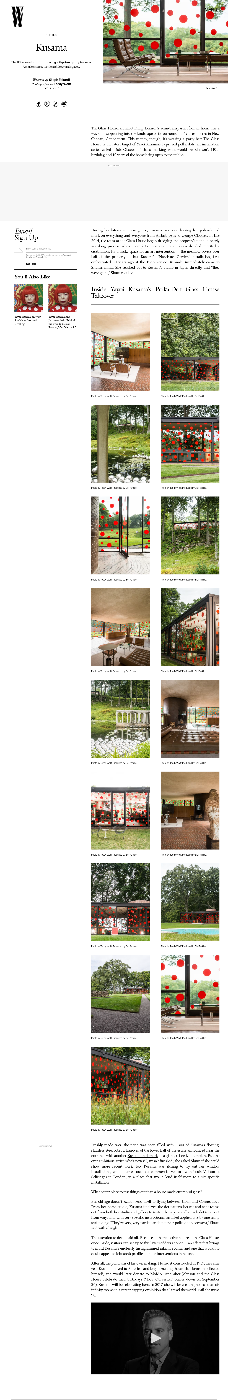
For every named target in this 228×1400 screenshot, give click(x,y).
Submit (31, 263)
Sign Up (26, 234)
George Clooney (194, 235)
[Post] (47, 104)
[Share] (38, 104)
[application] (155, 1338)
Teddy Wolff (62, 83)
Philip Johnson (145, 128)
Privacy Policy (41, 257)
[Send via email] (64, 104)
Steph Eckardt (59, 79)
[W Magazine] (17, 17)
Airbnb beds (166, 235)
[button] (155, 1338)
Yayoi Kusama (148, 144)
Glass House (108, 128)
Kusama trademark (143, 1155)
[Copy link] (55, 104)
